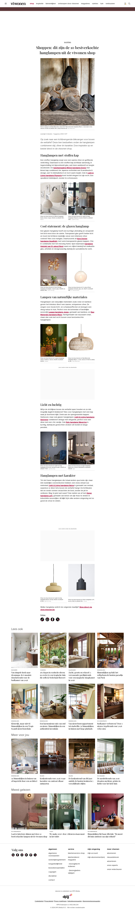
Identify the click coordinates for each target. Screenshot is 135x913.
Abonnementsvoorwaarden (91, 901)
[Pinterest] (30, 854)
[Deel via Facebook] (52, 619)
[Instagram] (21, 854)
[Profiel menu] (125, 3)
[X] (35, 854)
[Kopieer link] (42, 619)
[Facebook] (17, 854)
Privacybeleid (48, 901)
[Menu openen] (5, 3)
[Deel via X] (58, 619)
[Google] (13, 854)
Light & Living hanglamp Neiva (61, 485)
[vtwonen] (18, 3)
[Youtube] (26, 854)
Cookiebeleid (39, 901)
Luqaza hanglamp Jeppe (58, 312)
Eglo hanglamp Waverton (76, 422)
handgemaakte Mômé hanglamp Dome (69, 168)
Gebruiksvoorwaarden (74, 901)
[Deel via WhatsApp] (47, 619)
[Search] (129, 3)
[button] (60, 901)
